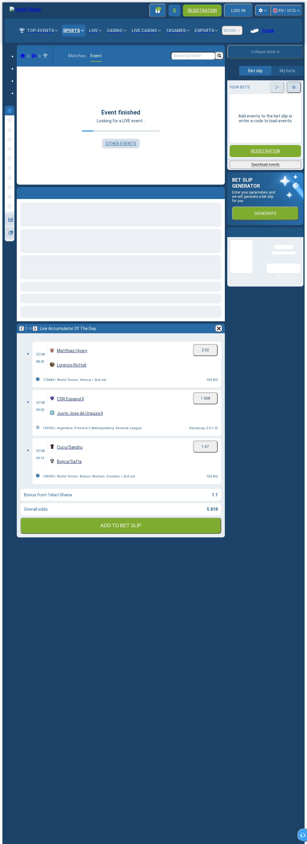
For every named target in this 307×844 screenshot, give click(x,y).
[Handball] (34, 56)
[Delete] (218, 191)
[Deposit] (174, 10)
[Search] (219, 56)
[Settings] (262, 10)
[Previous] (21, 191)
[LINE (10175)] (22, 56)
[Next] (37, 191)
